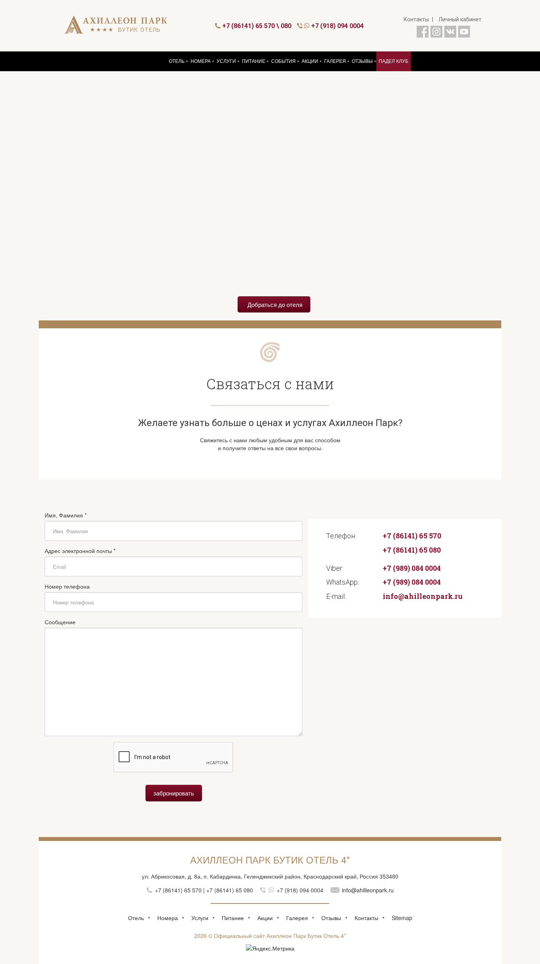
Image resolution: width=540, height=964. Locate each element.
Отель (136, 918)
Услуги (199, 918)
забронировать (173, 793)
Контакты (416, 19)
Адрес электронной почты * (80, 551)
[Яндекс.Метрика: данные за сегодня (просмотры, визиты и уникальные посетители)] (270, 948)
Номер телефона (67, 586)
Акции (265, 918)
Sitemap (402, 918)
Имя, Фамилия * (66, 515)
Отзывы (331, 918)
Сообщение (60, 622)
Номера (167, 918)
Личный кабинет (459, 19)
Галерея (297, 918)
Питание (233, 918)
